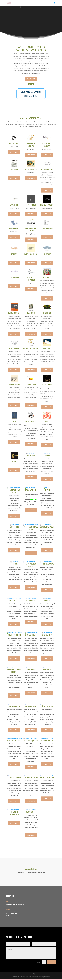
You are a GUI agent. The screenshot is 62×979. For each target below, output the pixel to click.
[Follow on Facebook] (32, 84)
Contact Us (31, 78)
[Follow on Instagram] (29, 84)
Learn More (14, 152)
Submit (51, 962)
